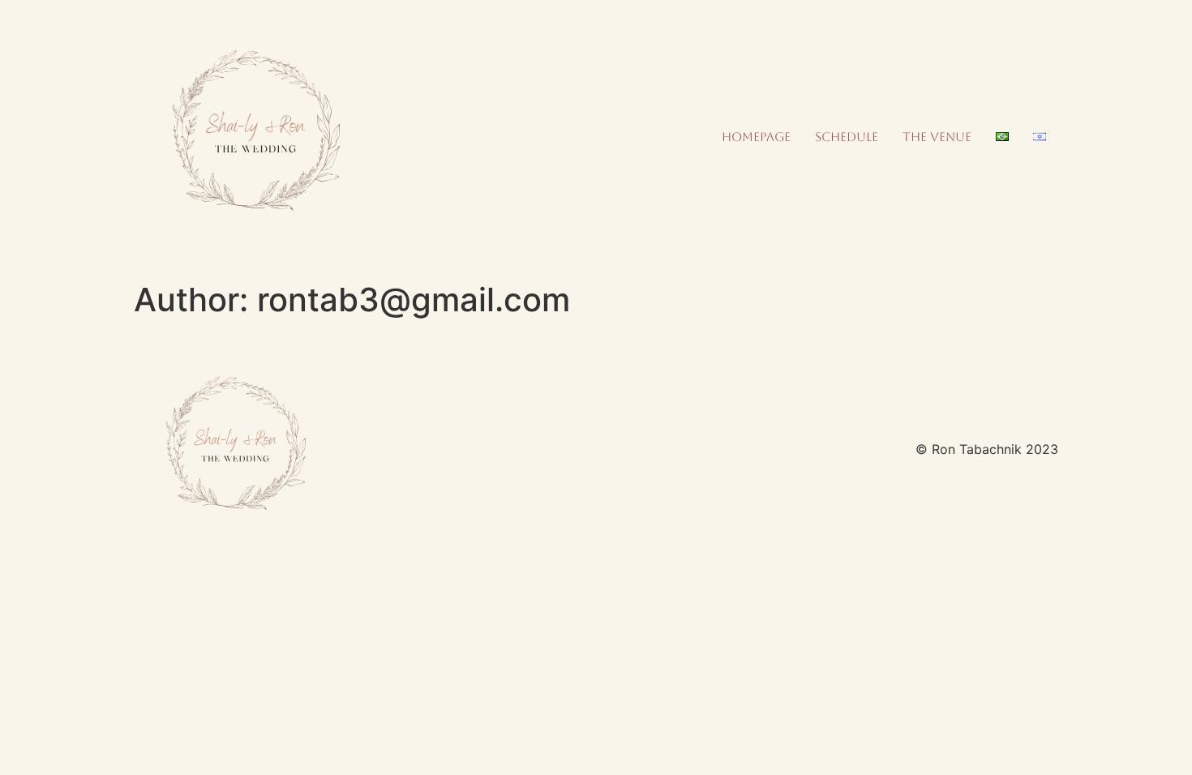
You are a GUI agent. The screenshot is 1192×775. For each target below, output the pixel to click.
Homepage (756, 136)
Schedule (846, 136)
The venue (937, 136)
